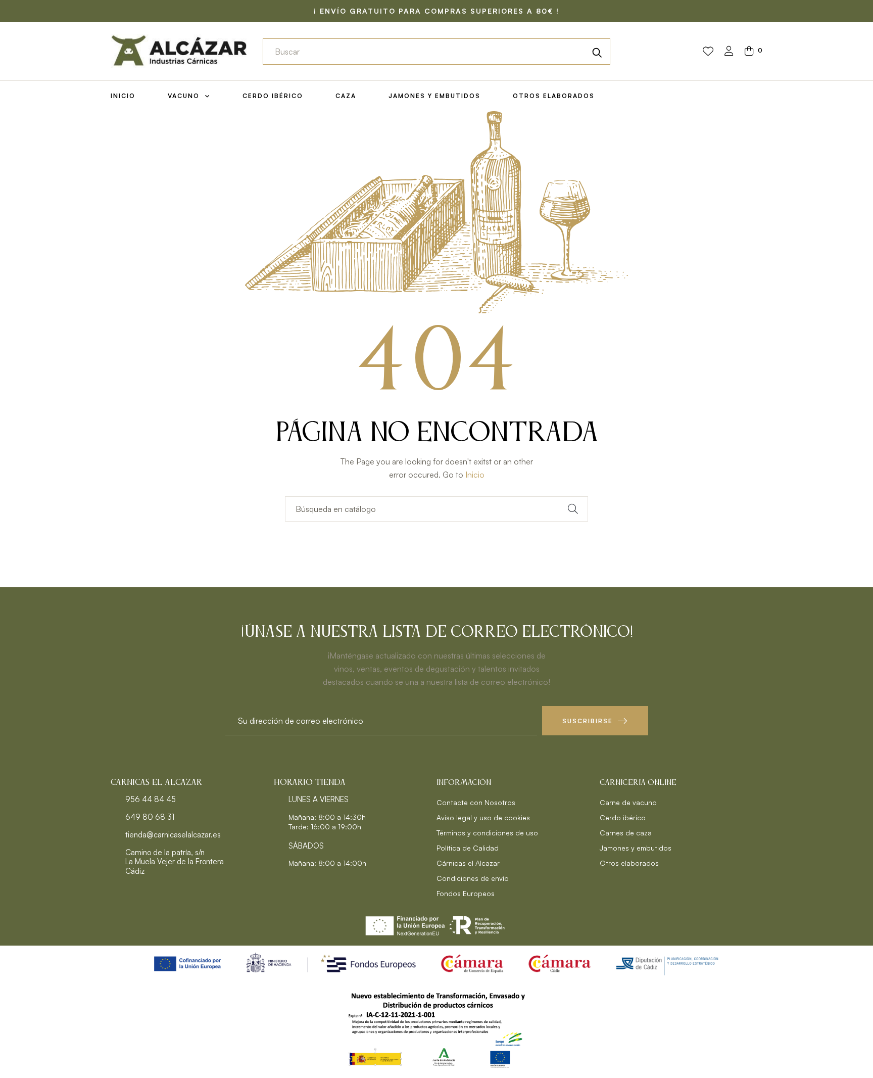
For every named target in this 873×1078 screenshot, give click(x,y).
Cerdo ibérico (623, 817)
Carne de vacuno (628, 802)
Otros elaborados (629, 863)
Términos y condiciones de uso (487, 832)
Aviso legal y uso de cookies (483, 817)
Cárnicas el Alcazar (468, 863)
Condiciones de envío (473, 878)
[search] (597, 51)
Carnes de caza (626, 832)
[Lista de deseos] (708, 51)
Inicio (474, 475)
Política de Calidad (468, 847)
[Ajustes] (729, 52)
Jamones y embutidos (635, 847)
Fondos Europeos (466, 893)
